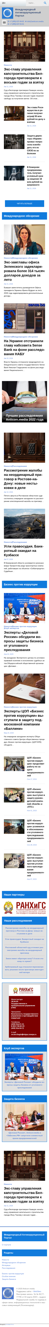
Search (45, 3)
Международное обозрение (25, 258)
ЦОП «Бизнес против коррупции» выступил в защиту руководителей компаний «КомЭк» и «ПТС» (36, 798)
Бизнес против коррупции (24, 626)
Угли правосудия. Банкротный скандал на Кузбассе (24, 550)
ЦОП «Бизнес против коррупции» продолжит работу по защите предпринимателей (35, 767)
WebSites (37, 1291)
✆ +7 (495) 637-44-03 (16, 21)
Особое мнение (9, 1276)
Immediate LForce (10, 1324)
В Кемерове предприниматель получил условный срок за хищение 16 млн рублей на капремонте (35, 176)
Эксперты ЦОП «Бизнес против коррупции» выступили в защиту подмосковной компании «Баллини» (24, 720)
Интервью (6, 1265)
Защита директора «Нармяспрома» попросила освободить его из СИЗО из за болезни (35, 145)
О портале (6, 1245)
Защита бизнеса (24, 410)
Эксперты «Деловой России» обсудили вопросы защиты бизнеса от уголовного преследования (23, 641)
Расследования (19, 466)
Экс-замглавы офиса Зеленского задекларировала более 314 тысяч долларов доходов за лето (24, 271)
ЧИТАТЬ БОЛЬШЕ (24, 203)
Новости (8, 65)
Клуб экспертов (11, 628)
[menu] (4, 22)
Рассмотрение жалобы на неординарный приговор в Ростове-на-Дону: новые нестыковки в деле (23, 479)
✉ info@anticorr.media (34, 21)
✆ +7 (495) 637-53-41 (16, 24)
